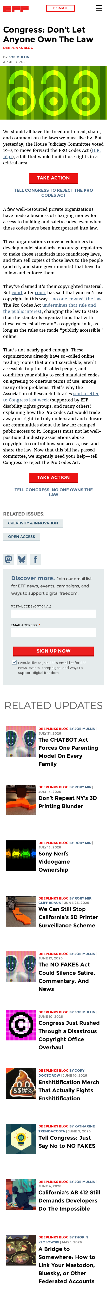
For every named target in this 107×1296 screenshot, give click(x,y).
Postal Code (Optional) (31, 606)
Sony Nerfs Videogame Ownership (54, 861)
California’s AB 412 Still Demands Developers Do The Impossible (69, 1200)
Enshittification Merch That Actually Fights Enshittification (68, 1090)
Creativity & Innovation (33, 523)
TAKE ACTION (53, 178)
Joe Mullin (19, 57)
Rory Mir (83, 787)
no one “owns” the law (77, 298)
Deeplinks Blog (53, 729)
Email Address (24, 625)
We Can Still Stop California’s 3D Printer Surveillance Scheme (68, 917)
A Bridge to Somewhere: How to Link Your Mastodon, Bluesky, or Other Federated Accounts (66, 1265)
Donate (61, 8)
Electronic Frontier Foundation (17, 9)
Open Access (21, 536)
